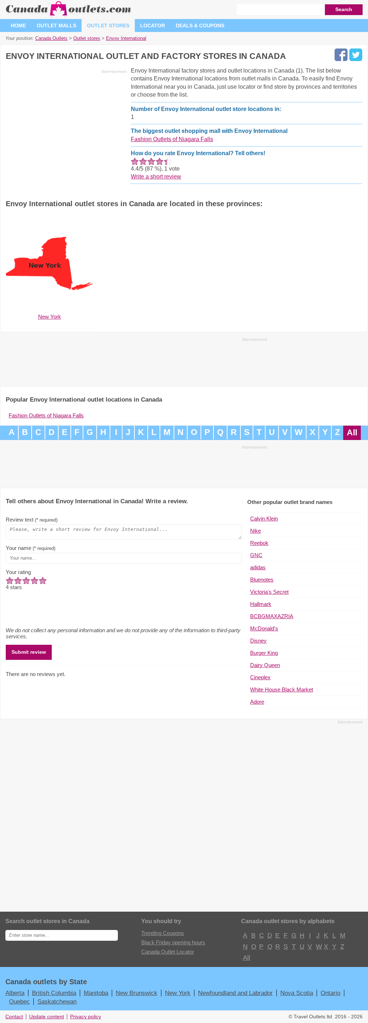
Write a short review (156, 176)
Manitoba (96, 993)
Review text (32, 520)
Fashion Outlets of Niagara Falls (172, 139)
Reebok (259, 543)
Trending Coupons (162, 933)
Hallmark (260, 604)
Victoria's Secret (269, 592)
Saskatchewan (57, 1001)
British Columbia (54, 993)
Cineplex (260, 677)
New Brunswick (136, 993)
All (352, 432)
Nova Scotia (296, 993)
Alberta (14, 993)
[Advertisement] (66, 126)
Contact (14, 1016)
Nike (255, 531)
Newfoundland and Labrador (235, 993)
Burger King (264, 653)
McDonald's (264, 628)
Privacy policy (85, 1016)
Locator (152, 25)
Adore (257, 702)
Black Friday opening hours (173, 942)
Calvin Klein (264, 518)
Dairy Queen (265, 665)
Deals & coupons (200, 25)
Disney (258, 641)
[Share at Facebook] (341, 54)
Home (18, 25)
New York (177, 993)
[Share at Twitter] (355, 54)
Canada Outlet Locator (167, 952)
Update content (46, 1016)
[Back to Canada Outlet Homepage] (68, 16)
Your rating (18, 572)
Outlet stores (108, 25)
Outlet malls (56, 25)
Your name (30, 548)
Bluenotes (261, 580)
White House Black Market (281, 689)
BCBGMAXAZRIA (271, 616)
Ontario (330, 993)
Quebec (19, 1001)
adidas (258, 567)
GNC (256, 555)
